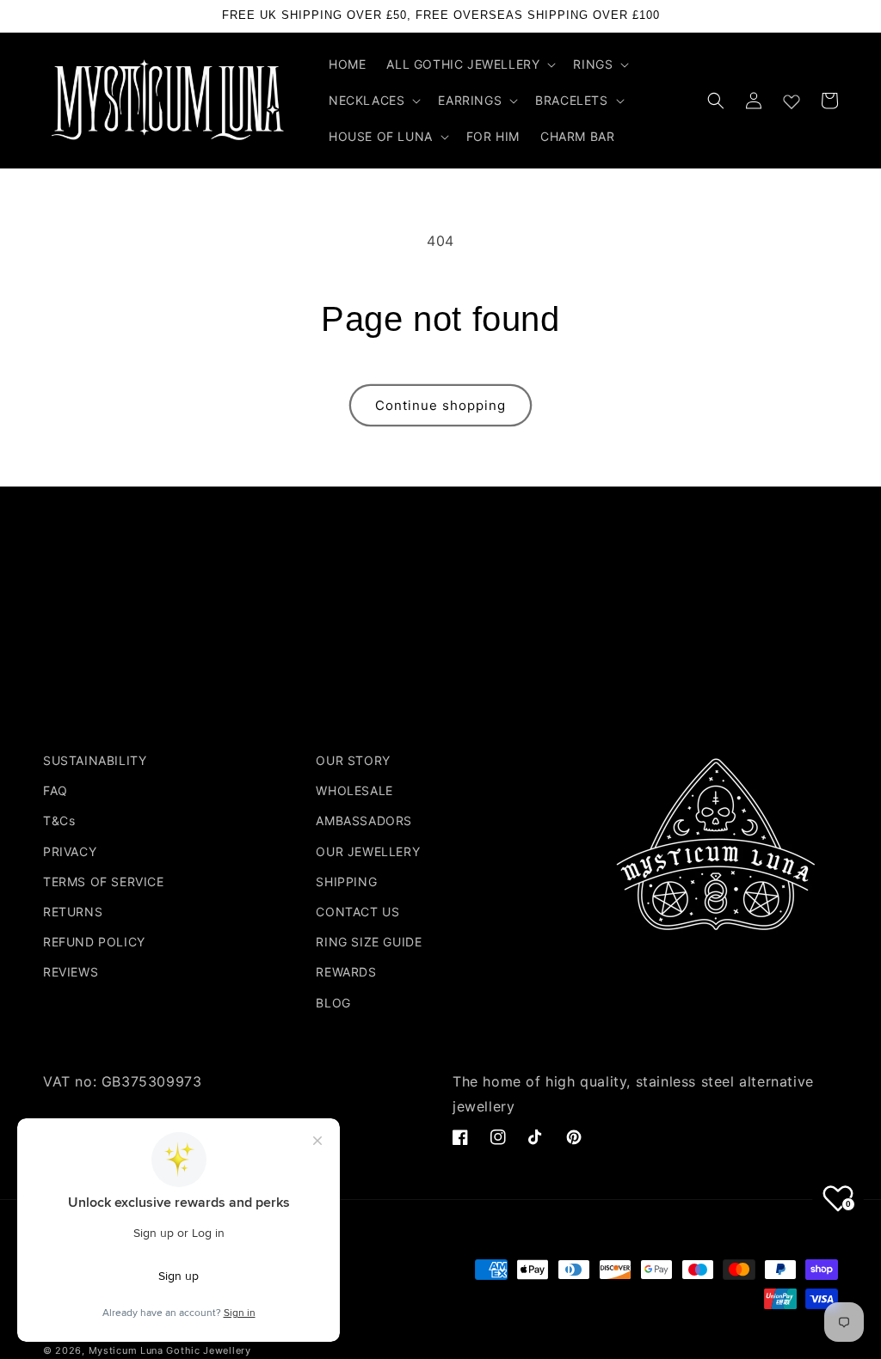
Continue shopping (440, 405)
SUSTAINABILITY (94, 760)
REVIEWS (70, 971)
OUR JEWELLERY (368, 851)
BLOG (333, 1002)
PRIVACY (69, 851)
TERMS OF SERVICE (103, 881)
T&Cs (59, 820)
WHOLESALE (354, 790)
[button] (469, 64)
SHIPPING (346, 881)
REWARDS (346, 971)
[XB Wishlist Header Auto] (791, 98)
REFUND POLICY (94, 941)
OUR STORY (353, 760)
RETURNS (72, 911)
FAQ (55, 790)
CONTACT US (357, 911)
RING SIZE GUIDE (369, 941)
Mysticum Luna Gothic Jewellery (170, 1350)
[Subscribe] (576, 683)
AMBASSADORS (364, 820)
